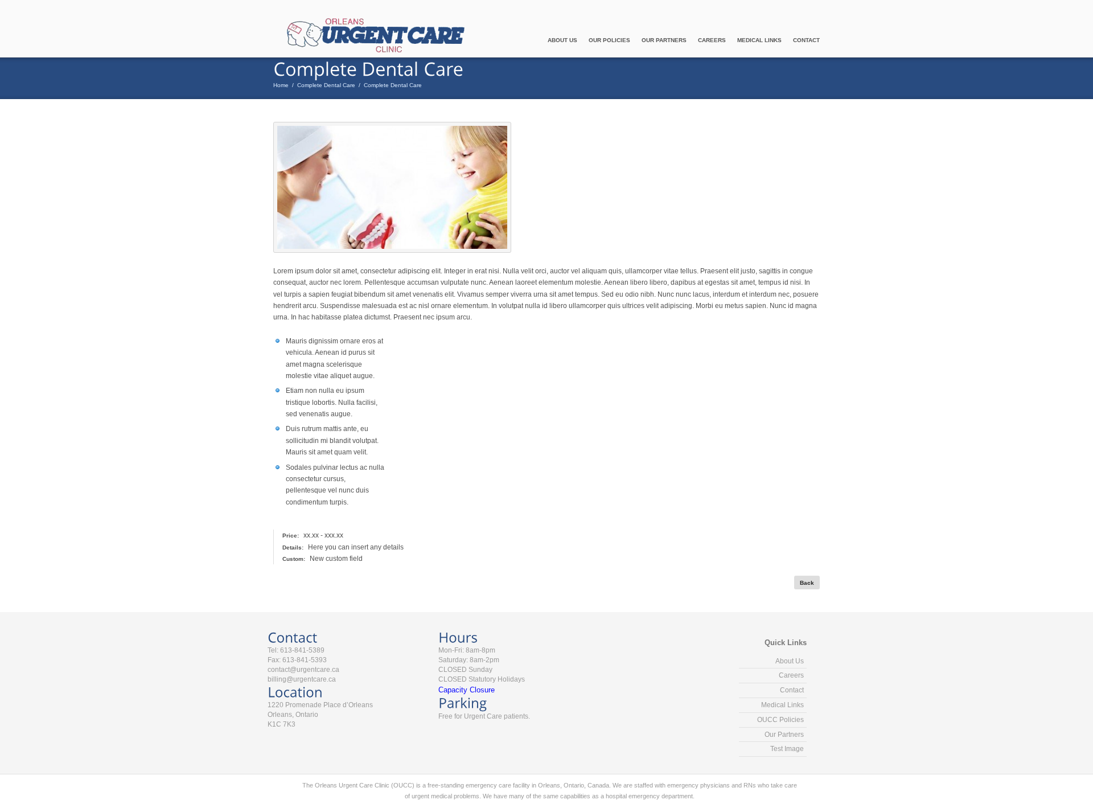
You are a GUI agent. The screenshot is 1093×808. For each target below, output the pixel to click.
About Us (562, 40)
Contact (806, 40)
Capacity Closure (466, 690)
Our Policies (609, 40)
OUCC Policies (780, 720)
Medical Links (759, 40)
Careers (712, 40)
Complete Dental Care (326, 85)
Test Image (787, 749)
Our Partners (664, 40)
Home (281, 85)
